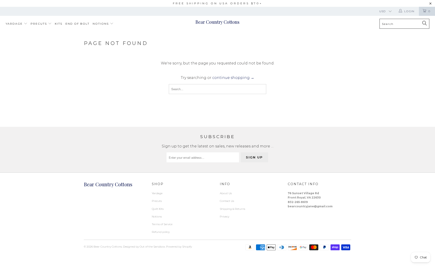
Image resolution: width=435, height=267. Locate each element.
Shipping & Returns (232, 208)
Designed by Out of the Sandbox (144, 246)
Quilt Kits (158, 208)
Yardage (15, 23)
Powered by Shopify (179, 246)
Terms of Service (162, 224)
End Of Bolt (77, 23)
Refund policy (161, 232)
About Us (226, 193)
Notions (101, 23)
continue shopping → (233, 78)
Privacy (224, 216)
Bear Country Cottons (217, 22)
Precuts (39, 23)
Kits (58, 23)
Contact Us (227, 201)
